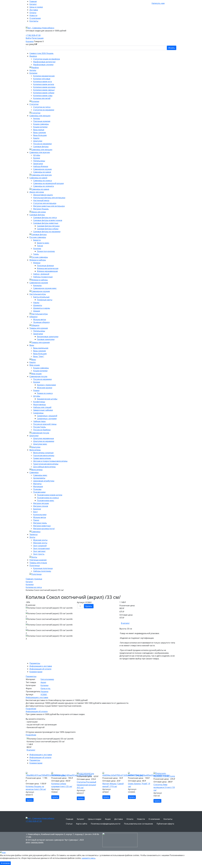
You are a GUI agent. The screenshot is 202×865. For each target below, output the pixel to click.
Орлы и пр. (46, 688)
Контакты (33, 21)
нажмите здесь (88, 858)
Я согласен (5, 863)
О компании (35, 18)
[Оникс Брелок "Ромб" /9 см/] (139, 774)
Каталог (33, 4)
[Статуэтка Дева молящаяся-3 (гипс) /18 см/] (164, 775)
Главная (33, 1)
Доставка (33, 10)
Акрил (43, 682)
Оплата (32, 12)
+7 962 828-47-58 (143, 3)
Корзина (30, 41)
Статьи (69, 823)
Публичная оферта (165, 823)
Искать (171, 48)
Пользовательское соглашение (138, 823)
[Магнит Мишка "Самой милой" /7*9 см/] (113, 774)
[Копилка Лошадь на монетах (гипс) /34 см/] (37, 774)
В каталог (125, 623)
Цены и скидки (36, 7)
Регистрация (37, 38)
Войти (28, 38)
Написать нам (158, 3)
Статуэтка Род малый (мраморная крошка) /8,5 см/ (86, 785)
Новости (33, 15)
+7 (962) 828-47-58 (34, 821)
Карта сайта (81, 823)
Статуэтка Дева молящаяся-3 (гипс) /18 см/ (164, 787)
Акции (108, 819)
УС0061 (44, 694)
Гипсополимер (47, 679)
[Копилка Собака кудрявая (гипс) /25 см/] (62, 774)
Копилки (44, 685)
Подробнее (31, 708)
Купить (88, 606)
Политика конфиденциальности (105, 823)
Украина (44, 691)
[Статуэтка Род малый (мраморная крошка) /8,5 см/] (88, 773)
